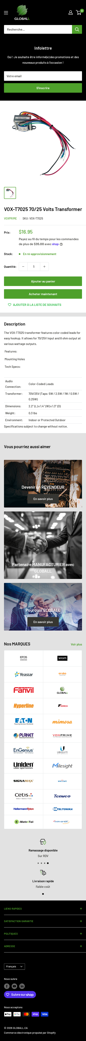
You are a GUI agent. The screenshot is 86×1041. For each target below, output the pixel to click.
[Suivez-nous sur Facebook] (7, 986)
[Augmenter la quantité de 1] (44, 266)
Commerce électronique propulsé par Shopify (30, 1032)
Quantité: (10, 266)
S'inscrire (43, 88)
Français (11, 966)
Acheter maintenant (43, 294)
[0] (78, 12)
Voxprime (10, 218)
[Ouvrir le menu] (6, 12)
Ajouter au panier (43, 281)
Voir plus (76, 644)
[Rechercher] (77, 29)
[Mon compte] (71, 12)
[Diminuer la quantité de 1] (23, 266)
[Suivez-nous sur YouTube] (14, 986)
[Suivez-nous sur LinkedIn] (22, 986)
